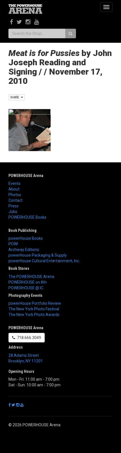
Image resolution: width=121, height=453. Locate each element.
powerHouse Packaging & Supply (37, 255)
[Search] (70, 33)
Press (13, 206)
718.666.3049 (28, 337)
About (13, 189)
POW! (13, 244)
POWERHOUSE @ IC (25, 288)
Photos (14, 194)
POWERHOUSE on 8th (27, 282)
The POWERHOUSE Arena (31, 276)
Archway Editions (23, 249)
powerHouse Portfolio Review (34, 303)
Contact (15, 200)
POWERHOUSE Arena (25, 175)
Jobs (12, 211)
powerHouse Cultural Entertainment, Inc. (44, 261)
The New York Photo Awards (33, 314)
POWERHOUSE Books (27, 217)
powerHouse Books (25, 238)
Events (14, 183)
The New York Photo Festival (33, 309)
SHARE (15, 97)
